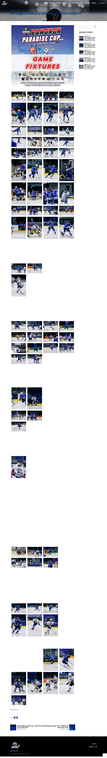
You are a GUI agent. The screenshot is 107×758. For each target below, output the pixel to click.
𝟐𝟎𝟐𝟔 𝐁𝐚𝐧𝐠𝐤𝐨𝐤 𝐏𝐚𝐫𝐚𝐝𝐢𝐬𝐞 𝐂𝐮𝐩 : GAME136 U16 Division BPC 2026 (89, 53)
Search (95, 27)
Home (46, 3)
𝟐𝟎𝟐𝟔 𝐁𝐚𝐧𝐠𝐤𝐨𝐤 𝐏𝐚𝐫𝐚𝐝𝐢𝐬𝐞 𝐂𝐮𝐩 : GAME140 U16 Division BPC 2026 (89, 39)
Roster (65, 3)
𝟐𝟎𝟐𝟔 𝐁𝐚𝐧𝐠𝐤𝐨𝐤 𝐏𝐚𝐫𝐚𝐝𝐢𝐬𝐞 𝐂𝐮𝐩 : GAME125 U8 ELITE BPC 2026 (89, 67)
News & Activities (73, 3)
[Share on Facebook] (15, 718)
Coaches (58, 3)
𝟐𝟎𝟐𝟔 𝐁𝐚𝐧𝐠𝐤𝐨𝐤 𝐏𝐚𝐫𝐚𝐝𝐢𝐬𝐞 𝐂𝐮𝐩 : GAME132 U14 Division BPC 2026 (89, 60)
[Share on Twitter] (17, 718)
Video (81, 3)
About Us (52, 3)
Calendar (87, 3)
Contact (94, 3)
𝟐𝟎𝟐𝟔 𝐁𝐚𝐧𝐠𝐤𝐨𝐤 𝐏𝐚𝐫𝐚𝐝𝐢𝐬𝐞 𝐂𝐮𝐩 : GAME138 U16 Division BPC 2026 (89, 46)
